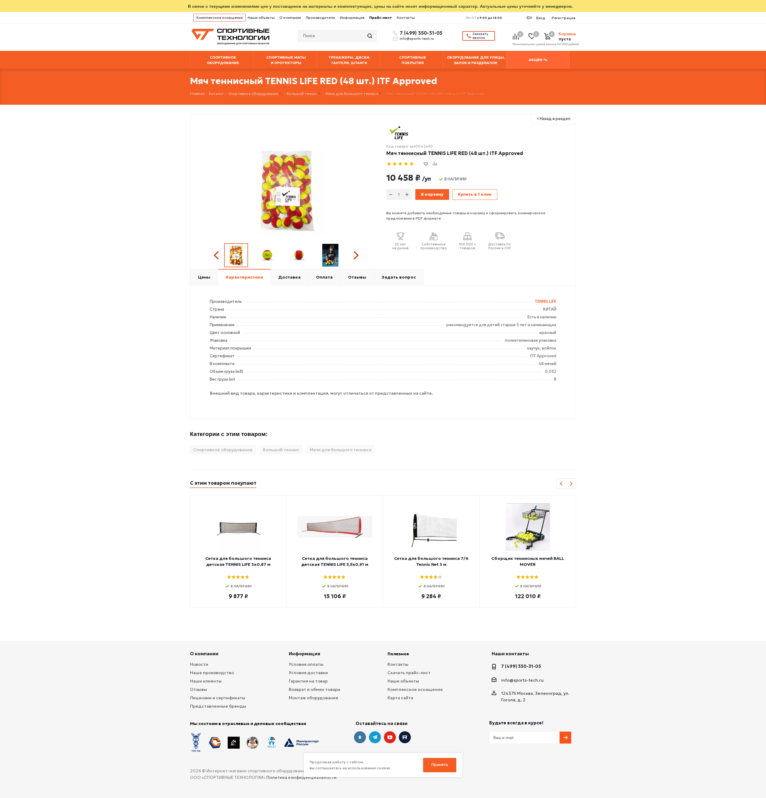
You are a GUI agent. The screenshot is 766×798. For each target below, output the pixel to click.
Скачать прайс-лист (409, 672)
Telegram (375, 737)
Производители (320, 17)
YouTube (390, 737)
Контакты (406, 17)
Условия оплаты (306, 664)
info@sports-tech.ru (417, 39)
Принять (439, 764)
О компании (290, 17)
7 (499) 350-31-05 (420, 33)
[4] (406, 164)
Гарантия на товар (308, 681)
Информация (352, 17)
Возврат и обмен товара (314, 689)
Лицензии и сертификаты (217, 697)
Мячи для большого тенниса (340, 449)
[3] (400, 164)
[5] (412, 164)
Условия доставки (308, 672)
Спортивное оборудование (223, 449)
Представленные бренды (218, 706)
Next (356, 255)
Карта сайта (400, 697)
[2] (395, 164)
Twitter (405, 737)
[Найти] (370, 36)
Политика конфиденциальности (301, 777)
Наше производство (212, 672)
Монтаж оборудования (313, 697)
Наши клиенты (206, 681)
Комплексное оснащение (219, 17)
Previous (217, 255)
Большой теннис (281, 449)
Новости (199, 664)
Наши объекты (261, 17)
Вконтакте (360, 737)
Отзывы (198, 689)
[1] (389, 164)
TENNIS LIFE (545, 301)
